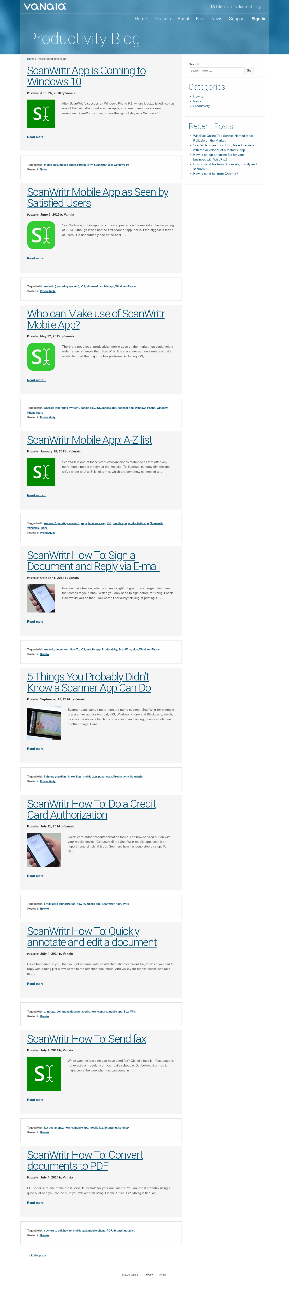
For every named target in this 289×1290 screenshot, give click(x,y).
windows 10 (121, 164)
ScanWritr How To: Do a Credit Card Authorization (91, 809)
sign (135, 649)
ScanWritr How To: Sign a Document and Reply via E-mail (93, 561)
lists (79, 776)
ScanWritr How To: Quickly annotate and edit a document (92, 937)
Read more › (36, 137)
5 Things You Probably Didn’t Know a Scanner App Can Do (89, 682)
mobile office (67, 164)
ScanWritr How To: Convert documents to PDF (85, 1160)
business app (96, 523)
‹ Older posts (37, 1255)
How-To (74, 649)
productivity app (138, 523)
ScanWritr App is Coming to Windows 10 (86, 76)
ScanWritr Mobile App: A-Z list (89, 439)
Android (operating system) (61, 286)
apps (84, 523)
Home (141, 18)
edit (86, 1011)
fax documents (53, 1127)
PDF (109, 1230)
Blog (200, 18)
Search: (194, 64)
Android (49, 649)
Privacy (148, 1274)
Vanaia (70, 93)
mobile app (51, 164)
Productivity (85, 164)
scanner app (126, 408)
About (183, 18)
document (62, 649)
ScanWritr (100, 164)
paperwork (105, 776)
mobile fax (96, 1127)
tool (110, 164)
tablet (131, 1230)
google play (88, 408)
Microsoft (92, 286)
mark (103, 1011)
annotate (49, 1011)
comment (63, 1011)
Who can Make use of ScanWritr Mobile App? (96, 319)
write (126, 904)
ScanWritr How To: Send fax (86, 1038)
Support (237, 18)
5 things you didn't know (59, 776)
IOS (83, 286)
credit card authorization (59, 904)
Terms (162, 1274)
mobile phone (96, 1230)
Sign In (258, 18)
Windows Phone (125, 286)
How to (44, 654)
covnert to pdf (53, 1230)
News (216, 18)
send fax (123, 1127)
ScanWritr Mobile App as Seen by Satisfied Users (97, 198)
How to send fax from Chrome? (215, 173)
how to (81, 904)
